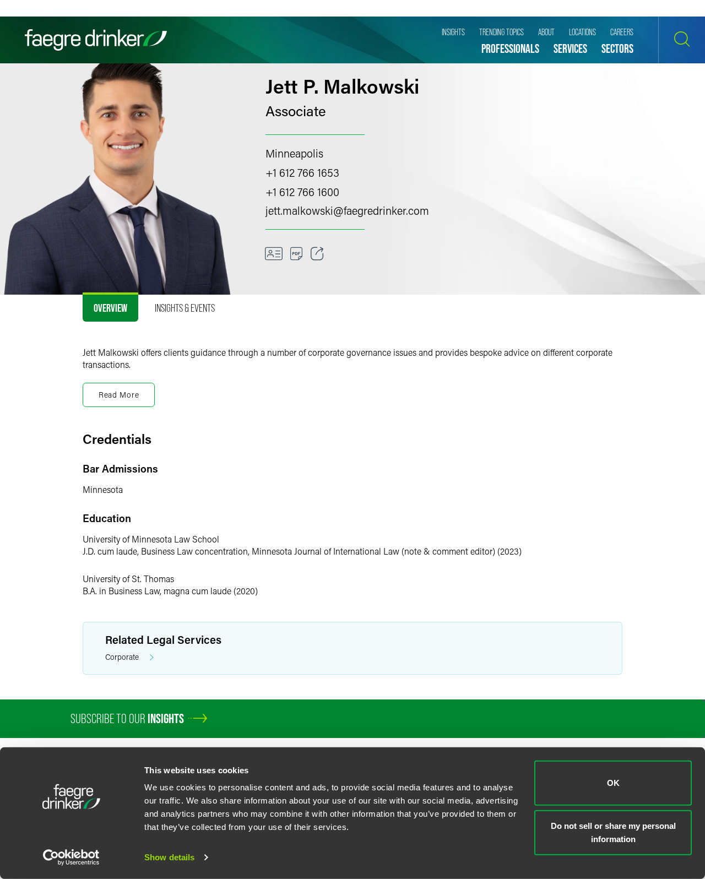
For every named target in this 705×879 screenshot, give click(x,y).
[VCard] (273, 254)
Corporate (122, 657)
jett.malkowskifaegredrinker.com (347, 210)
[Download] (296, 254)
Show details (169, 857)
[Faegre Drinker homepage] (96, 40)
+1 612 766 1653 (302, 172)
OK (613, 783)
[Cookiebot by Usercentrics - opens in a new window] (71, 857)
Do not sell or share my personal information (613, 832)
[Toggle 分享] (317, 253)
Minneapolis (294, 153)
